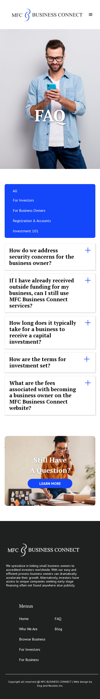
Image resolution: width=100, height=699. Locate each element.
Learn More (50, 483)
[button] (91, 15)
